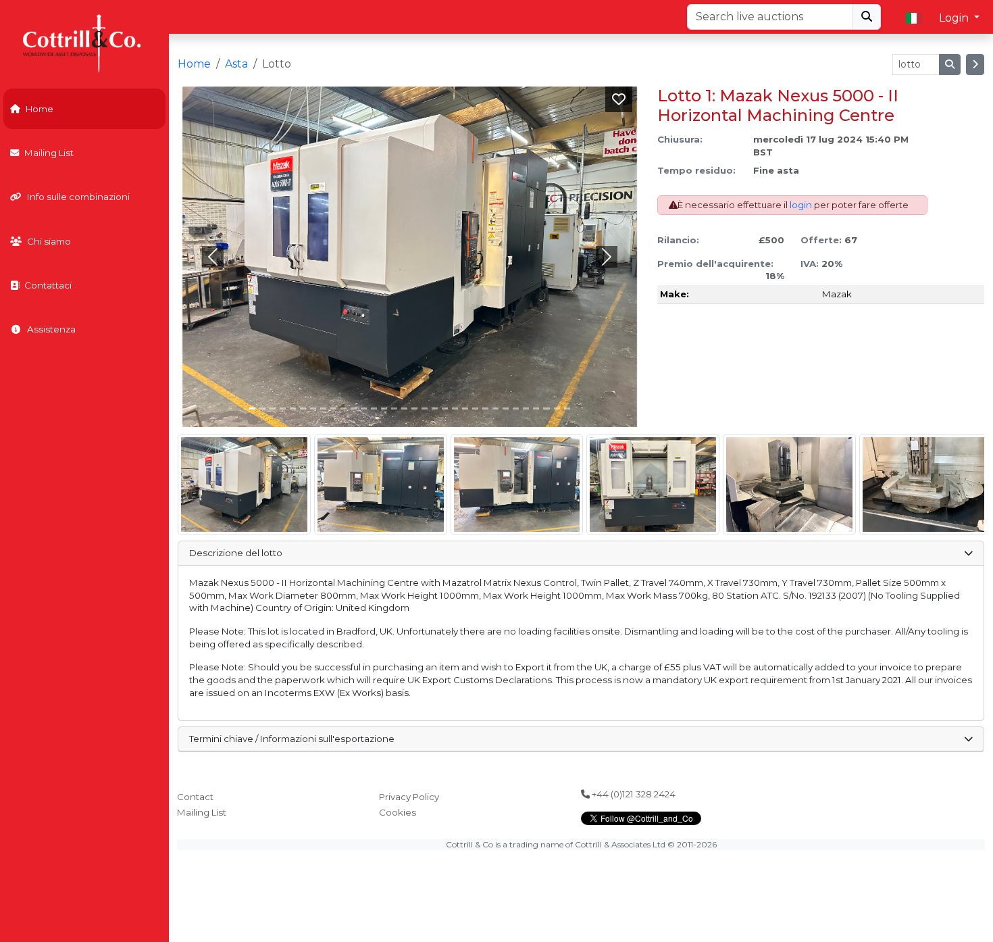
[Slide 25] (506, 408)
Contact (195, 796)
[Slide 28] (536, 408)
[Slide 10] (354, 408)
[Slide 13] (384, 408)
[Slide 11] (364, 408)
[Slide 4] (293, 408)
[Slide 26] (516, 408)
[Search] (866, 17)
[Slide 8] (333, 408)
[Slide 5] (303, 408)
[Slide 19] (445, 408)
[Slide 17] (425, 408)
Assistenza (51, 329)
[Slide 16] (414, 408)
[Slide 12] (374, 408)
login (801, 204)
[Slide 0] (252, 408)
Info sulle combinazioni (78, 196)
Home (39, 108)
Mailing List (49, 152)
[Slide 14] (394, 408)
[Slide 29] (546, 408)
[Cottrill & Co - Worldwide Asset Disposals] (84, 42)
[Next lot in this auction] (975, 64)
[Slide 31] (567, 408)
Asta (236, 63)
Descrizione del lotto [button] (235, 552)
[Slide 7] (323, 408)
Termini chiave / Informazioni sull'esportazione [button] (291, 738)
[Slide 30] (557, 408)
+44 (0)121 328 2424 (633, 794)
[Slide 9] (343, 408)
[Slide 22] (475, 408)
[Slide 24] (495, 408)
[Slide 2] (273, 408)
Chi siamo (49, 241)
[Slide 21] (465, 408)
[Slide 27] (526, 408)
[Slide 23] (485, 408)
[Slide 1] (262, 408)
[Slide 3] (283, 408)
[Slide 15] (404, 408)
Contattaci (48, 285)
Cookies (397, 812)
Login (955, 17)
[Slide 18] (435, 408)
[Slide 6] (313, 408)
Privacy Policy (409, 796)
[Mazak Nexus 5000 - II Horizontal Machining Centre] (244, 484)
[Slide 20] (455, 408)
